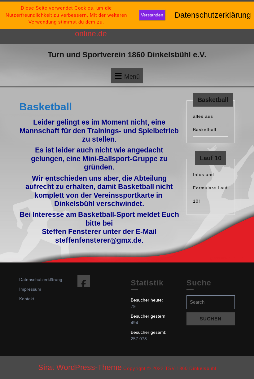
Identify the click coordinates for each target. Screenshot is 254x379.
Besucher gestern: (149, 316)
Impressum (30, 289)
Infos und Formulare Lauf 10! (210, 188)
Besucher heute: (147, 299)
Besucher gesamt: (149, 332)
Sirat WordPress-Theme (80, 367)
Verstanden (152, 14)
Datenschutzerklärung (40, 279)
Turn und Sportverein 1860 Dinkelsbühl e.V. (127, 54)
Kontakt (26, 298)
